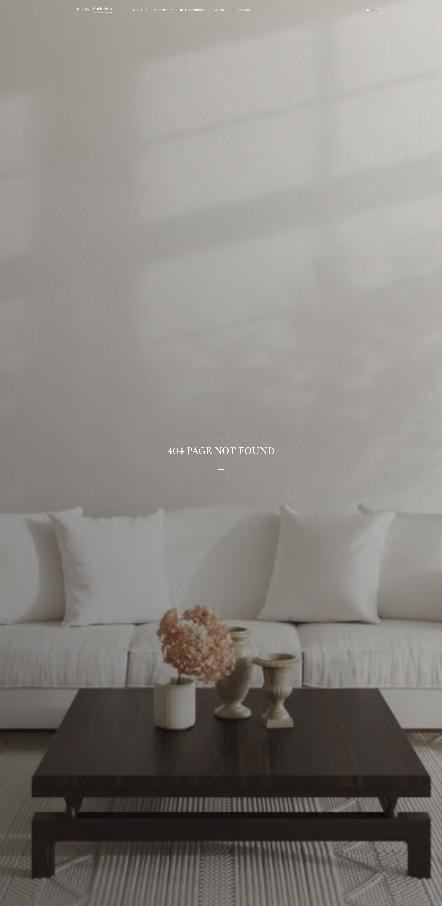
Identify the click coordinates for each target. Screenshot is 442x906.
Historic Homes (192, 10)
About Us (140, 10)
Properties (162, 10)
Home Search (220, 10)
